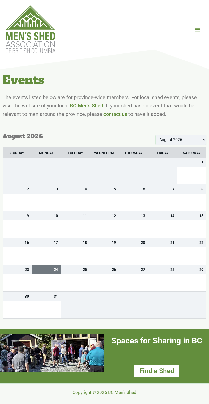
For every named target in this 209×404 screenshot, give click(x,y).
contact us (115, 114)
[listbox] (180, 140)
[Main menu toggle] (197, 29)
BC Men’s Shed (86, 106)
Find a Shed (156, 371)
